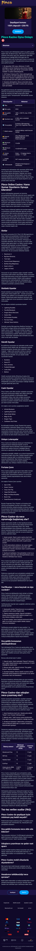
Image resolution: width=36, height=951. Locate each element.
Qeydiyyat (18, 31)
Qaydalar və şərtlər (28, 902)
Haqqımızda (6, 902)
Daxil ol (24, 892)
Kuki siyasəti (20, 908)
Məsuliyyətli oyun (9, 908)
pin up (29, 908)
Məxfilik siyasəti (16, 902)
